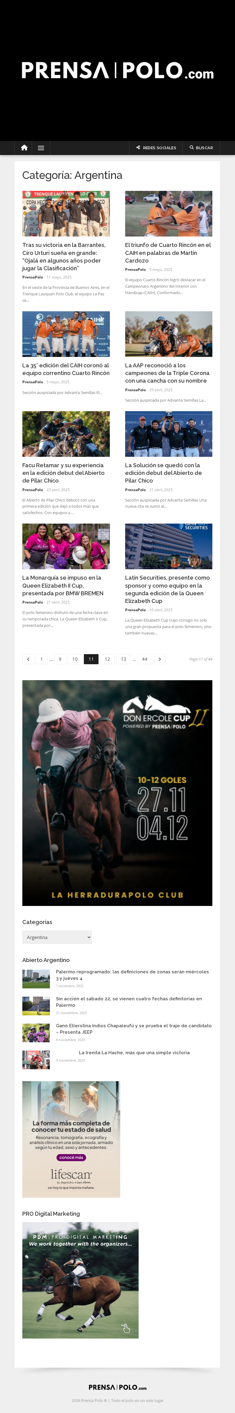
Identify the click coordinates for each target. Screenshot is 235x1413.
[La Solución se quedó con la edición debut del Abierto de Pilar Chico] (169, 433)
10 (77, 658)
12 (109, 658)
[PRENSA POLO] (117, 64)
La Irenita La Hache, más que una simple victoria (134, 1052)
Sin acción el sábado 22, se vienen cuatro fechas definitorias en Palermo (129, 1002)
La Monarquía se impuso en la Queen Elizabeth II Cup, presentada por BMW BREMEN (62, 585)
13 (126, 658)
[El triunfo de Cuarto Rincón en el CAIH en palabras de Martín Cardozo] (169, 213)
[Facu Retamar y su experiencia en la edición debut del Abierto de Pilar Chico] (66, 433)
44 (147, 658)
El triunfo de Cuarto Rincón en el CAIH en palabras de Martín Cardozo (168, 252)
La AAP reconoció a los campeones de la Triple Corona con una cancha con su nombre (167, 373)
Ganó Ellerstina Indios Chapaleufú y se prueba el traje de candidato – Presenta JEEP (134, 1029)
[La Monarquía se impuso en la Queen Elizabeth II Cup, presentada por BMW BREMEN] (66, 546)
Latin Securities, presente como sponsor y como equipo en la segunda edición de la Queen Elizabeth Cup (167, 589)
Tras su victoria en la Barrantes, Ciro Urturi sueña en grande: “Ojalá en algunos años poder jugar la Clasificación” (64, 256)
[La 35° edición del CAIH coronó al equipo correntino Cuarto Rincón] (66, 333)
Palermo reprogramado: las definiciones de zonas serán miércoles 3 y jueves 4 (132, 975)
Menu (38, 148)
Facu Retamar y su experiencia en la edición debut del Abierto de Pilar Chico (63, 473)
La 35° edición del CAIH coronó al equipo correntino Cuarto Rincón (66, 369)
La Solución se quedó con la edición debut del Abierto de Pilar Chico (163, 473)
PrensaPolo (32, 277)
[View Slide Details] (117, 793)
